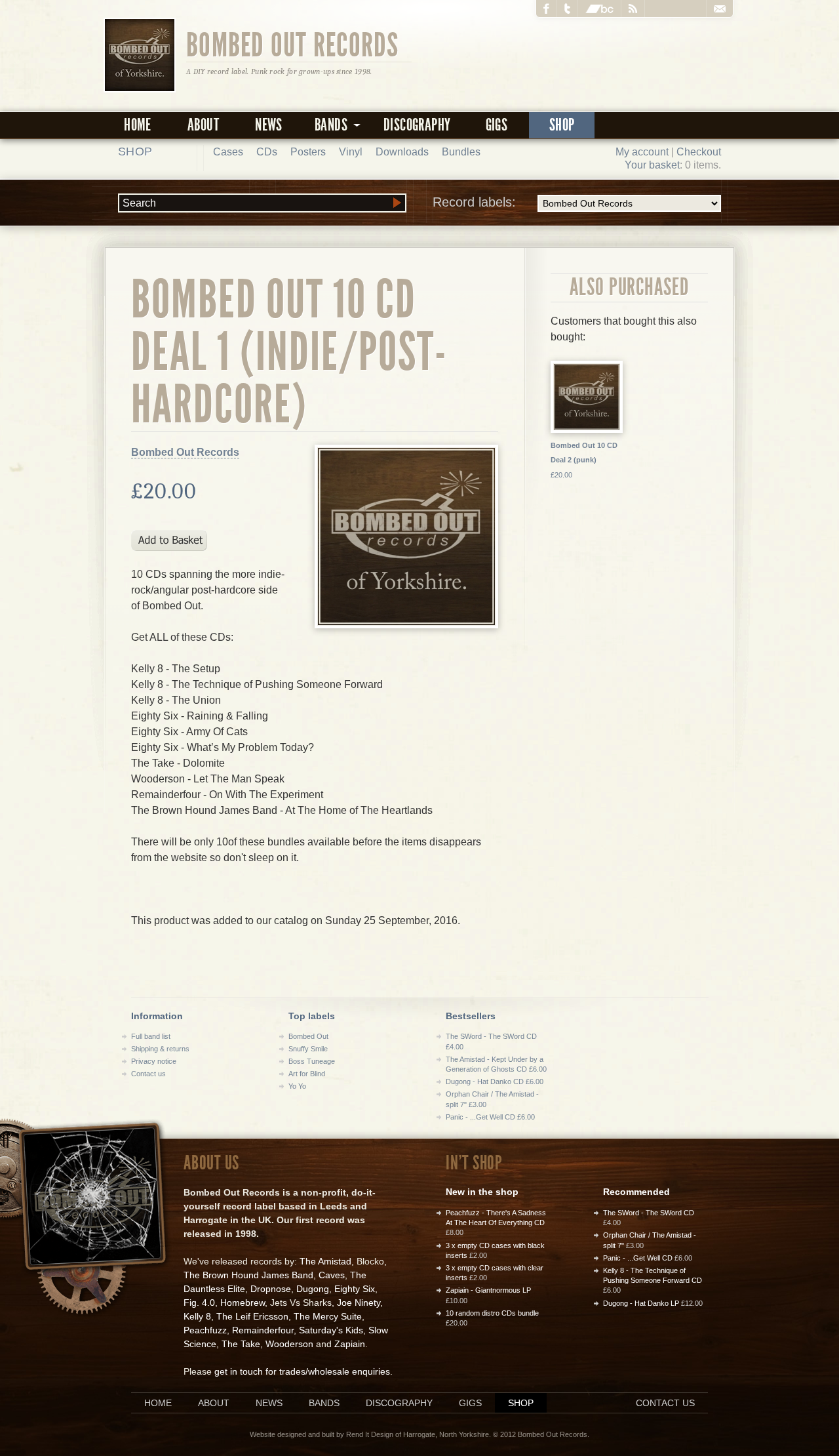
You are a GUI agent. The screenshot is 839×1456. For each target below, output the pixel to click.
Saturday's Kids (331, 1330)
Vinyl (350, 151)
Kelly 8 (197, 1316)
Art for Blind (306, 1074)
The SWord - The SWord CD (648, 1213)
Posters (308, 151)
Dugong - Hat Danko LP (641, 1303)
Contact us (148, 1074)
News (269, 125)
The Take (241, 1344)
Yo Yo (297, 1086)
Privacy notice (153, 1061)
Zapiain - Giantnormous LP (488, 1290)
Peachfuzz (205, 1330)
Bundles (461, 151)
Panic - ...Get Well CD (638, 1258)
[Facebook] (546, 8)
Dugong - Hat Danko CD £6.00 (494, 1081)
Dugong (312, 1289)
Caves (332, 1275)
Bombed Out (308, 1036)
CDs (266, 151)
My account (642, 151)
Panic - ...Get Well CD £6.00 (490, 1117)
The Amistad (325, 1261)
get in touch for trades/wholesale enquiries (302, 1371)
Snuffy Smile (308, 1049)
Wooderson (289, 1344)
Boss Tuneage (311, 1061)
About (203, 125)
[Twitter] (567, 8)
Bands (324, 1403)
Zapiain (349, 1344)
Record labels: (474, 202)
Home (137, 125)
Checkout (698, 151)
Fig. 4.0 (199, 1302)
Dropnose (270, 1289)
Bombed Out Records (292, 44)
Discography (416, 125)
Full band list (150, 1036)
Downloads (402, 151)
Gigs (497, 125)
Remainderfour (263, 1330)
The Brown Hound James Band (248, 1275)
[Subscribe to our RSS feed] (633, 8)
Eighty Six (354, 1289)
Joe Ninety (358, 1302)
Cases (228, 151)
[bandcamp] (599, 8)
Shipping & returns (160, 1049)
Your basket (652, 165)
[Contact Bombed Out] (719, 8)
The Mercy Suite (328, 1316)
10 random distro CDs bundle (492, 1313)
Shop (562, 125)
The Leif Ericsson (252, 1316)
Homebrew (242, 1302)
